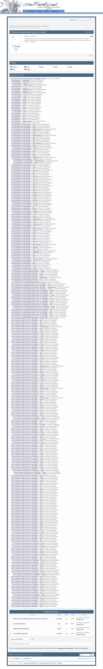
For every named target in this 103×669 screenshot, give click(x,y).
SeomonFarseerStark (38, 258)
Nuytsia (25, 102)
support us (60, 663)
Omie (18, 46)
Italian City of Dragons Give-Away (21, 628)
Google (28, 67)
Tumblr (13, 69)
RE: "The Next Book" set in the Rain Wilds (21, 124)
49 (66, 633)
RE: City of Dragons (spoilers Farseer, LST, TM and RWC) (24, 318)
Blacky (25, 96)
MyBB (16, 658)
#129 (91, 36)
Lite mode (39, 654)
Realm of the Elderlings (42, 26)
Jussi (34, 254)
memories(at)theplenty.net (31, 663)
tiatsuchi (25, 99)
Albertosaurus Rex (28, 85)
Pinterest (28, 69)
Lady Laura (35, 170)
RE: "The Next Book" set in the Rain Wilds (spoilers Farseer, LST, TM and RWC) (29, 290)
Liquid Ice (25, 83)
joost (35, 222)
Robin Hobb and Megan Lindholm (28, 26)
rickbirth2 (25, 88)
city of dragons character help (20, 633)
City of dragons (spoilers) (19, 623)
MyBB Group (28, 658)
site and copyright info (45, 663)
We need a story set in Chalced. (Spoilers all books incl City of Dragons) (30, 618)
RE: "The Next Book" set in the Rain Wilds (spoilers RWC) (24, 269)
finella (34, 263)
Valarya (41, 399)
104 (66, 623)
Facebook (14, 67)
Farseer (25, 97)
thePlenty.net (31, 654)
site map (54, 663)
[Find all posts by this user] (16, 51)
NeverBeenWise (44, 277)
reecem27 (59, 633)
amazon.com (69, 648)
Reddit (41, 67)
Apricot (42, 269)
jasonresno (59, 618)
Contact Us (22, 654)
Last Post (78, 619)
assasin (34, 198)
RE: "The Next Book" (16, 80)
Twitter (56, 67)
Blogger (70, 67)
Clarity (42, 334)
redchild (36, 148)
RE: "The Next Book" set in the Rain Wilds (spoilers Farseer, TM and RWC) (28, 284)
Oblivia (34, 189)
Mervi (44, 78)
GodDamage (36, 247)
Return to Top (14, 654)
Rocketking (42, 424)
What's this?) (84, 648)
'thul (24, 113)
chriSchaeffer (26, 81)
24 (66, 618)
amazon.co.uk (61, 648)
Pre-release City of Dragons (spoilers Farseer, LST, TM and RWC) (25, 78)
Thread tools (88, 32)
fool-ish (42, 477)
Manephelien (26, 80)
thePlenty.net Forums (14, 26)
